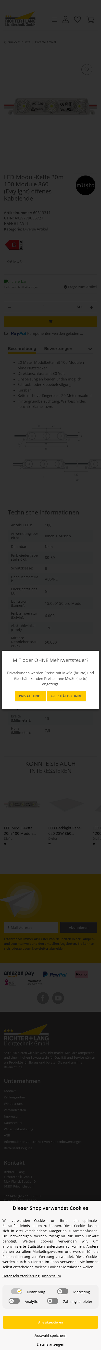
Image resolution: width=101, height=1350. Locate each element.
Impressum (51, 1275)
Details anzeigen (50, 1344)
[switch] (16, 1291)
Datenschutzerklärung (20, 1275)
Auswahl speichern (50, 1335)
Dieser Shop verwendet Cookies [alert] (50, 1208)
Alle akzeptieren (50, 1322)
